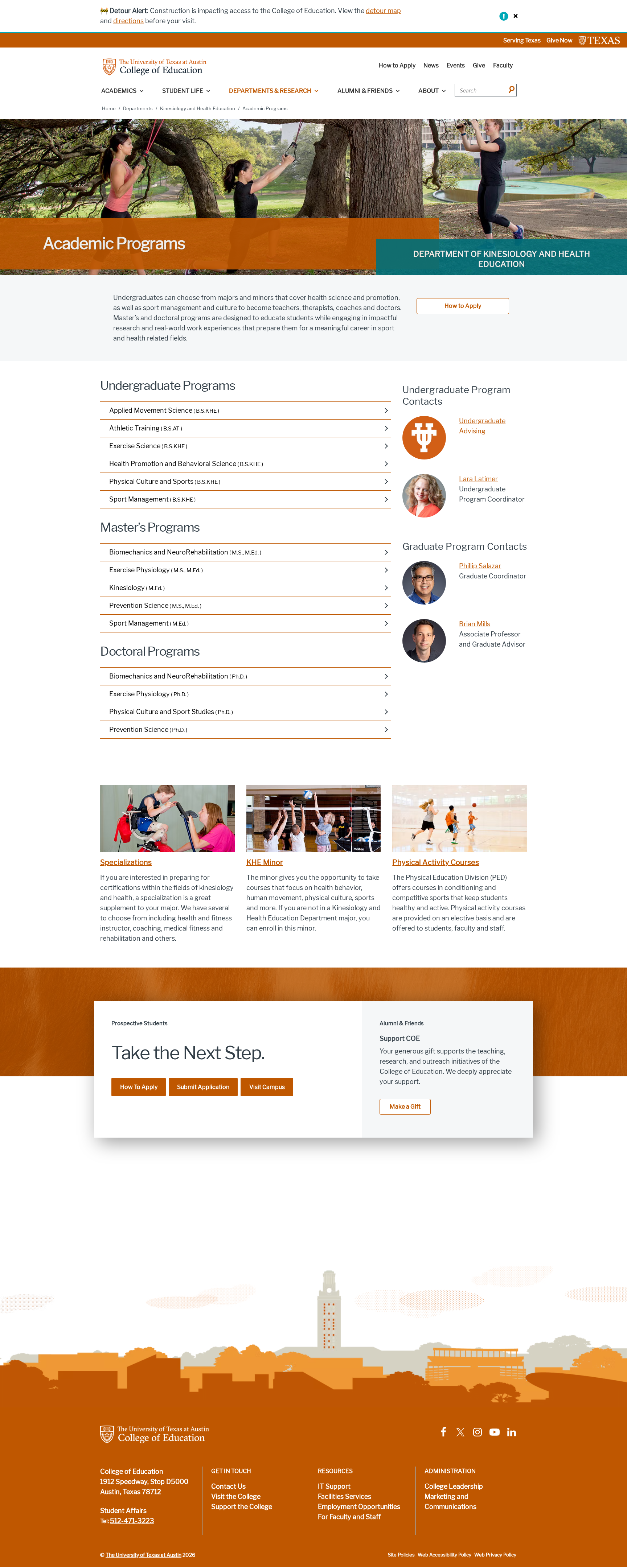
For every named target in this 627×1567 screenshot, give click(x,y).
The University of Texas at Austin (143, 1555)
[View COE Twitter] (460, 1431)
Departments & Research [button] (270, 90)
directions (128, 21)
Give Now (559, 40)
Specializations (126, 862)
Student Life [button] (182, 90)
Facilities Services (344, 1497)
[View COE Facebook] (443, 1431)
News (431, 65)
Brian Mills (474, 624)
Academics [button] (118, 90)
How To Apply (138, 1087)
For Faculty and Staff (349, 1517)
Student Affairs (123, 1511)
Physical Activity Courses (435, 862)
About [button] (428, 90)
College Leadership (454, 1486)
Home (109, 108)
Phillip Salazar (480, 566)
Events (456, 65)
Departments (138, 108)
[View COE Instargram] (477, 1431)
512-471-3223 (132, 1521)
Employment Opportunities (359, 1507)
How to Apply (397, 65)
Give (479, 65)
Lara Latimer (478, 479)
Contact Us (228, 1486)
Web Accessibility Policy (444, 1555)
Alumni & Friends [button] (365, 90)
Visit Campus (267, 1087)
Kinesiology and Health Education (197, 108)
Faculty (503, 65)
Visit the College (236, 1497)
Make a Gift (405, 1106)
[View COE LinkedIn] (511, 1431)
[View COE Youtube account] (494, 1431)
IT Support (334, 1486)
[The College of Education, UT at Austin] (154, 66)
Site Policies (401, 1555)
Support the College (241, 1507)
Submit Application (203, 1087)
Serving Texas (522, 40)
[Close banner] (513, 15)
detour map (383, 11)
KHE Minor (264, 862)
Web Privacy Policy (495, 1555)
